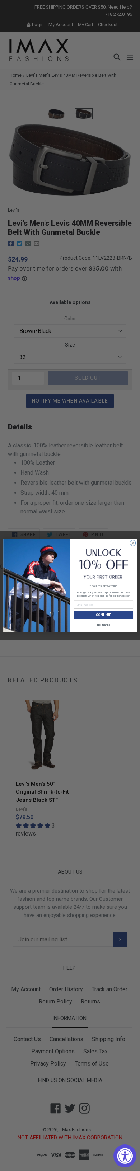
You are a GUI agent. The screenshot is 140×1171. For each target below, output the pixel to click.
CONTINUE (103, 615)
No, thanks (103, 624)
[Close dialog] (132, 543)
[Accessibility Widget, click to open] (124, 1155)
